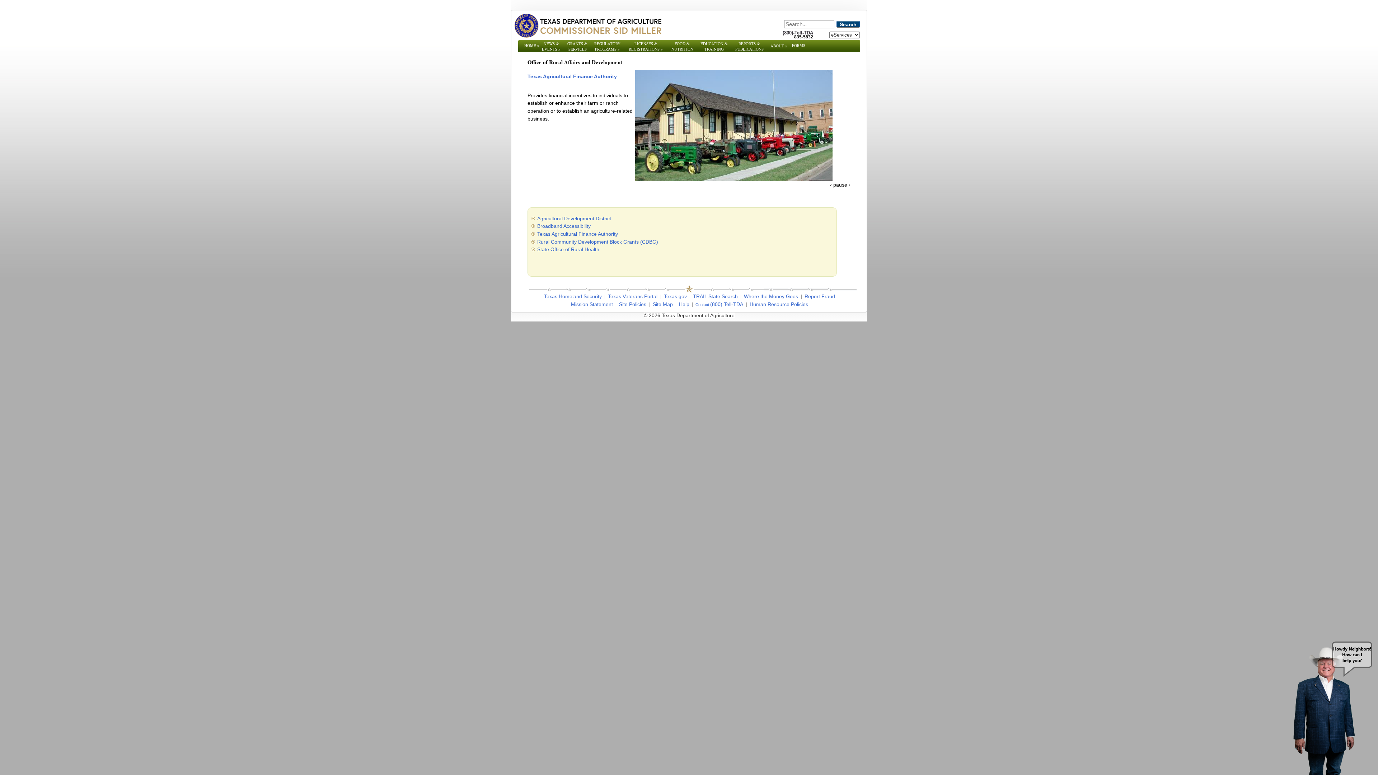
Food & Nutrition (682, 46)
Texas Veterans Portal (632, 316)
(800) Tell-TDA (726, 324)
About (778, 45)
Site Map (663, 324)
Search (848, 24)
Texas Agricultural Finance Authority (578, 254)
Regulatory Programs (607, 46)
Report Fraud (820, 316)
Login (785, 335)
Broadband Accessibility (564, 246)
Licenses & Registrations (646, 46)
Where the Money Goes (771, 316)
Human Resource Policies (779, 324)
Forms (798, 45)
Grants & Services (577, 49)
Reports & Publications (749, 49)
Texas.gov (675, 316)
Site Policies (632, 324)
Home (531, 45)
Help (684, 324)
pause (840, 204)
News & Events (551, 46)
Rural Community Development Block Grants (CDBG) (597, 261)
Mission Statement (592, 324)
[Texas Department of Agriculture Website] (587, 25)
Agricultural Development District (574, 238)
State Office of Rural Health (568, 269)
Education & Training (714, 46)
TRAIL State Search (715, 316)
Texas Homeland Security (573, 316)
